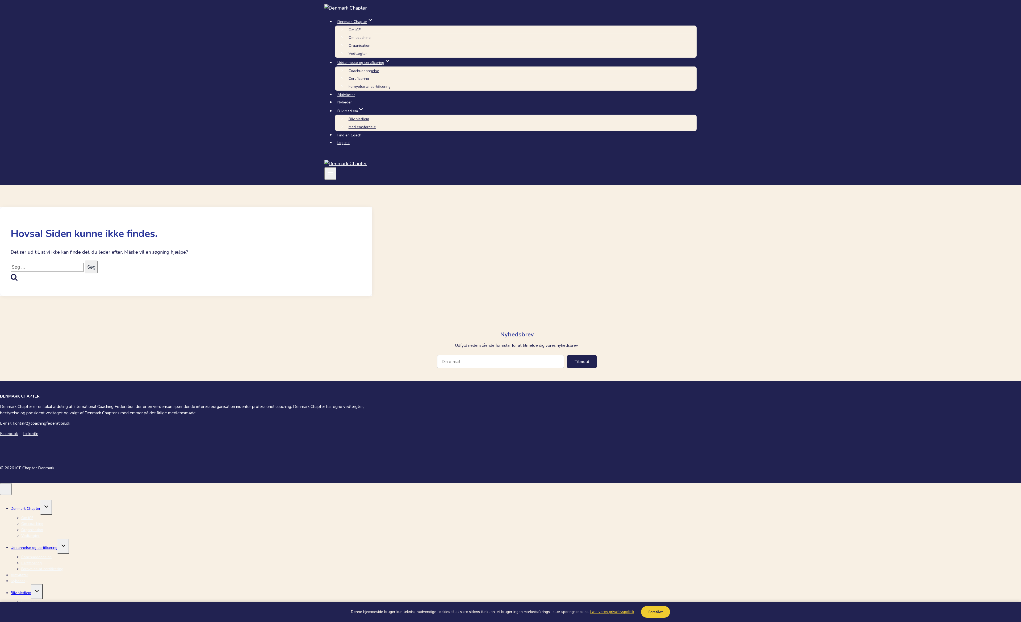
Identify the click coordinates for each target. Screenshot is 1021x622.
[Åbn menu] (330, 173)
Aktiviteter (346, 94)
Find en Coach (349, 135)
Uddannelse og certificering (34, 547)
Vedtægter (358, 53)
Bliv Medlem (359, 119)
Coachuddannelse (364, 70)
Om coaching (360, 37)
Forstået (655, 612)
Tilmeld (582, 361)
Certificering (359, 78)
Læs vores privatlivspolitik (612, 611)
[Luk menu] (6, 489)
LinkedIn (30, 433)
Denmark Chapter (25, 508)
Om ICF (355, 29)
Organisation (359, 45)
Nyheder (344, 102)
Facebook (9, 433)
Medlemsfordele (362, 127)
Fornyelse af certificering (370, 86)
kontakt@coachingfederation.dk (41, 423)
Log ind (343, 142)
